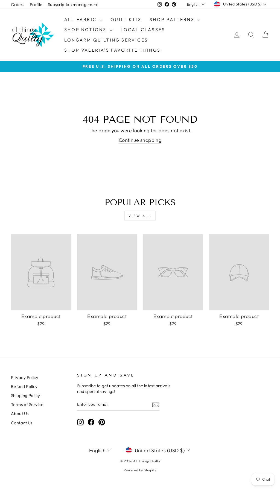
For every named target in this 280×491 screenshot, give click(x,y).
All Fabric (81, 19)
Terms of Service (27, 404)
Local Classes (143, 29)
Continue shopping (140, 140)
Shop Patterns (173, 19)
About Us (20, 413)
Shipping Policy (25, 395)
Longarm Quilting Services (106, 40)
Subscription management (73, 4)
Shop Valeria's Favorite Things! (113, 50)
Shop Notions (86, 29)
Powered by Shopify (140, 470)
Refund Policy (24, 386)
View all (140, 216)
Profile (36, 4)
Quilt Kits (125, 19)
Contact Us (22, 422)
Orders (17, 4)
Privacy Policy (24, 377)
